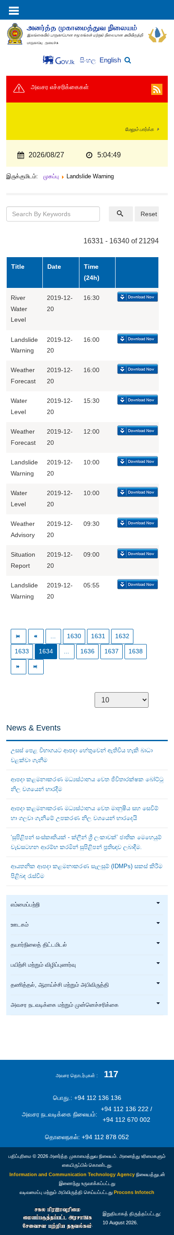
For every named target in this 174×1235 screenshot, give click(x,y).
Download (137, 297)
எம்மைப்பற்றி (25, 905)
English (110, 60)
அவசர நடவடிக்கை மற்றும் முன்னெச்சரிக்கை (65, 1005)
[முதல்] (18, 636)
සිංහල (89, 60)
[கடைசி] (36, 666)
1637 (111, 651)
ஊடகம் (20, 925)
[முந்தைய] (36, 636)
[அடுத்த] (18, 666)
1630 (74, 636)
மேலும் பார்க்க (139, 129)
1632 (122, 636)
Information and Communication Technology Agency (72, 1174)
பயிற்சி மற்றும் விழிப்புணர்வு (43, 965)
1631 (98, 636)
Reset (149, 213)
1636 (87, 651)
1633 (22, 651)
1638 (135, 651)
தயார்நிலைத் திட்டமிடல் (39, 945)
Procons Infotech (134, 1192)
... (53, 636)
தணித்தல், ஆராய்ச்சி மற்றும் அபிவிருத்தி (60, 985)
